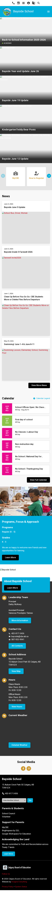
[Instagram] (29, 768)
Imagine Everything (19, 882)
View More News (39, 385)
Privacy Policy (7, 887)
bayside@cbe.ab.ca (19, 636)
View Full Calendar (38, 480)
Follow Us (6, 874)
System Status (21, 887)
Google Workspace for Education (16, 834)
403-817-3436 (17, 633)
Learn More (10, 557)
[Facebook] (23, 768)
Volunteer (6, 816)
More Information (20, 620)
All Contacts (17, 646)
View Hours (17, 706)
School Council (8, 813)
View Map (16, 671)
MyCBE (5, 827)
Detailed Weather (19, 745)
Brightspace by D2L (10, 830)
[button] (49, 176)
